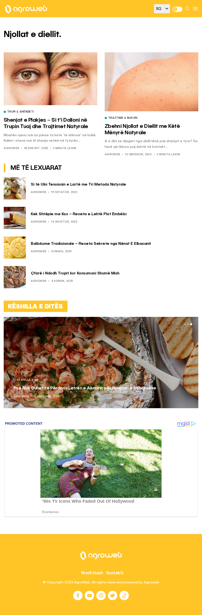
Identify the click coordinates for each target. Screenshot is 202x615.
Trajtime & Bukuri (123, 118)
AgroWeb (11, 148)
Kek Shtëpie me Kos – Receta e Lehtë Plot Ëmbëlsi (78, 214)
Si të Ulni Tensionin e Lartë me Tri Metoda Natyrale (78, 185)
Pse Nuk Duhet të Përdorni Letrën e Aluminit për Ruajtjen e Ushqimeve (85, 388)
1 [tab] (185, 324)
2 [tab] (188, 324)
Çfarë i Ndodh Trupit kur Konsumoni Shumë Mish (75, 273)
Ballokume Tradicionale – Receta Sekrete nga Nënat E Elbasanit (91, 244)
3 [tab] (191, 324)
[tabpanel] (101, 362)
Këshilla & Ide (28, 380)
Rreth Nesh (92, 572)
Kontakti (114, 572)
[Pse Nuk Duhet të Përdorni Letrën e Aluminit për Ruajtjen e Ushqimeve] (101, 362)
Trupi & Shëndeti (20, 112)
